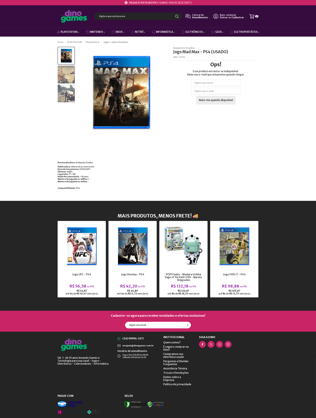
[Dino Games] (74, 16)
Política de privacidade (177, 384)
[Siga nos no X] (211, 344)
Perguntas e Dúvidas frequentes (175, 363)
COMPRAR (88, 270)
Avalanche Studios (184, 48)
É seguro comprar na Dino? (176, 348)
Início (60, 42)
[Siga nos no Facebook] (202, 344)
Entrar (224, 17)
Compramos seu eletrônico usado (173, 355)
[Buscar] (176, 16)
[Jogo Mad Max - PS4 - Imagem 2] (66, 74)
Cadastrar (238, 17)
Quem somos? (172, 342)
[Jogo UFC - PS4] (82, 259)
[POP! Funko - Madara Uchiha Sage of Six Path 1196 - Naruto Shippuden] (183, 259)
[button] (66, 56)
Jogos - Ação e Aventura (116, 42)
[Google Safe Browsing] (156, 404)
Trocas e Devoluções (176, 372)
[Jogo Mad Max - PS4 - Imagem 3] (66, 93)
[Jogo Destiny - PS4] (133, 259)
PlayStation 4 (93, 42)
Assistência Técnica (175, 368)
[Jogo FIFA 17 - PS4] (234, 259)
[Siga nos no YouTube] (219, 344)
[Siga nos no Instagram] (228, 344)
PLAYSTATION (74, 42)
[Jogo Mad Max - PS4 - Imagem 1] (66, 55)
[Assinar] (187, 325)
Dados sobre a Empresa (172, 378)
